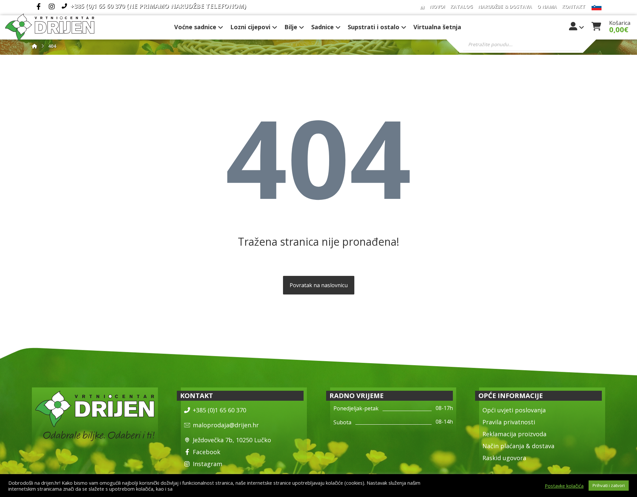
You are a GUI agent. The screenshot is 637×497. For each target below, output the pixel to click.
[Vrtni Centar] (50, 27)
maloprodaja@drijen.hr (226, 425)
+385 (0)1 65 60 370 (219, 410)
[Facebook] (38, 6)
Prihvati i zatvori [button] (609, 485)
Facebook (206, 452)
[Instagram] (51, 6)
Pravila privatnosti (508, 422)
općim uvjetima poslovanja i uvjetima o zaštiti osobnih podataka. (245, 488)
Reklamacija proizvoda (514, 434)
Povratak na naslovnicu (319, 285)
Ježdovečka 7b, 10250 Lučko (232, 440)
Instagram (207, 464)
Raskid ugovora (504, 458)
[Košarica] (596, 25)
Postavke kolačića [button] (564, 486)
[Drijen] (34, 46)
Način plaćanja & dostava (518, 446)
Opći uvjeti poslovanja (514, 410)
